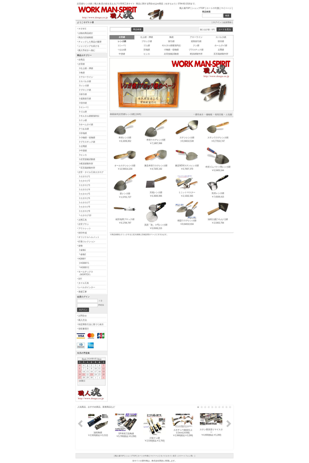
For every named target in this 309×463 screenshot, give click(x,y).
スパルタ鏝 (221, 37)
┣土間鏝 (82, 146)
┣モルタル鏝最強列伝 (88, 116)
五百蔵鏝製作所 (221, 54)
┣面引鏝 (82, 94)
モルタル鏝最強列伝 (171, 45)
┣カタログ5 (84, 194)
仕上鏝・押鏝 (146, 37)
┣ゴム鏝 (82, 111)
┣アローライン (85, 77)
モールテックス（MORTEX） (85, 273)
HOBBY (82, 258)
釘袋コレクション (86, 241)
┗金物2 (82, 254)
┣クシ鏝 (82, 120)
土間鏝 (221, 49)
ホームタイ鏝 (221, 45)
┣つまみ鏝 (83, 129)
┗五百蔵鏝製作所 (86, 168)
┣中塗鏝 (82, 150)
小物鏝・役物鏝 (171, 49)
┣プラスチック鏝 (86, 142)
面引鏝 (171, 41)
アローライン (196, 37)
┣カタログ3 (84, 185)
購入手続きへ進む (86, 50)
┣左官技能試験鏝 (86, 159)
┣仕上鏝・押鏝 (85, 68)
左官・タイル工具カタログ (90, 172)
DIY (80, 279)
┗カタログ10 (84, 215)
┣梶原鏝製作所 (85, 163)
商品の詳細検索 (85, 37)
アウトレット (84, 228)
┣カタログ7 (84, 202)
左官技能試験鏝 (171, 54)
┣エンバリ (83, 107)
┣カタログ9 (84, 211)
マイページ (226, 8)
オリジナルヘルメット (88, 237)
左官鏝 (81, 64)
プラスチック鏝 (196, 49)
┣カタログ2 (84, 181)
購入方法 (82, 320)
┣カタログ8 (84, 207)
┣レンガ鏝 (83, 85)
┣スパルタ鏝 (84, 81)
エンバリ (122, 45)
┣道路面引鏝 (84, 98)
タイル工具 (83, 283)
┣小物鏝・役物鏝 (86, 137)
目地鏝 (147, 49)
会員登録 (227, 22)
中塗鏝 (122, 54)
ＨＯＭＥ (82, 29)
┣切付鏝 (82, 103)
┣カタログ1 (84, 176)
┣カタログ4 (84, 189)
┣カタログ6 (84, 198)
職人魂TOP (184, 8)
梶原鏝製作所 (196, 54)
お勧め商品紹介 (85, 33)
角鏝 (171, 37)
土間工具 (82, 220)
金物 (80, 245)
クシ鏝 (196, 45)
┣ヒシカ (82, 155)
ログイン (217, 22)
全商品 (81, 59)
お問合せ (82, 315)
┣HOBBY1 (83, 263)
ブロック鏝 (146, 41)
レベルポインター (86, 287)
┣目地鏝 (82, 133)
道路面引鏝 (196, 41)
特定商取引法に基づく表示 (90, 324)
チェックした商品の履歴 (89, 42)
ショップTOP (198, 8)
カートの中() (212, 8)
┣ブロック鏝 (84, 90)
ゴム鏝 (147, 45)
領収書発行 (83, 328)
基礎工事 (82, 291)
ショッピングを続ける (88, 46)
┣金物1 (82, 250)
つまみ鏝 (122, 49)
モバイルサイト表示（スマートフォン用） (177, 456)
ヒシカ (147, 54)
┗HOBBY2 (83, 267)
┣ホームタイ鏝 (85, 124)
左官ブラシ (83, 224)
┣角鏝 (81, 72)
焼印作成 (82, 233)
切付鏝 (221, 41)
